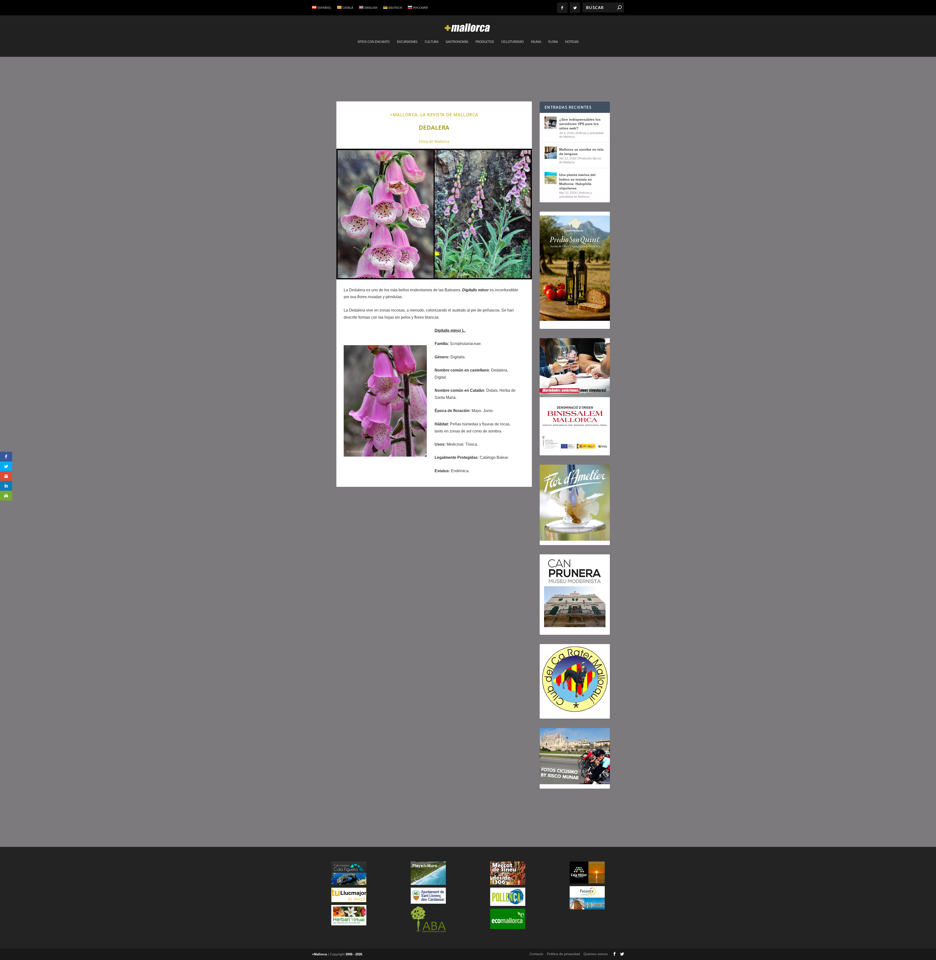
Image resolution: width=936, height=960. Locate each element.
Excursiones (407, 42)
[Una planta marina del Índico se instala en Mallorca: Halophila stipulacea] (551, 178)
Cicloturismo (512, 42)
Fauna (536, 42)
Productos (484, 42)
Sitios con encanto (374, 42)
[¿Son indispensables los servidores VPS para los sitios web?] (551, 123)
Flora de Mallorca (434, 141)
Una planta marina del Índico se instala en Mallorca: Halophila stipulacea (577, 181)
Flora (553, 42)
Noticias (572, 42)
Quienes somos (596, 954)
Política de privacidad (563, 954)
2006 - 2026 (354, 954)
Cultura (431, 42)
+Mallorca (319, 954)
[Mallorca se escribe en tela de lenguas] (551, 153)
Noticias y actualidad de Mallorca (575, 194)
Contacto (536, 954)
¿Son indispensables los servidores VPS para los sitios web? (580, 124)
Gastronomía (457, 42)
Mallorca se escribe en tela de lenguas (581, 151)
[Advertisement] (434, 559)
